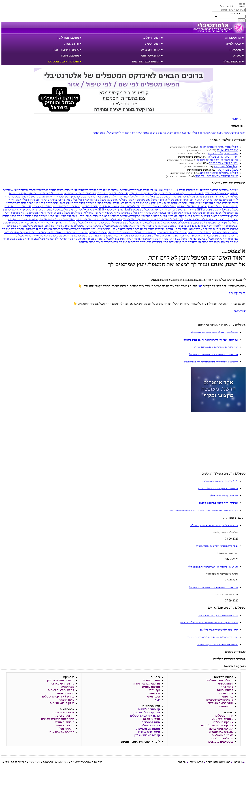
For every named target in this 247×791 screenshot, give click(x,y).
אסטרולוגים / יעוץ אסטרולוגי (112, 193)
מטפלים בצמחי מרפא (89, 216)
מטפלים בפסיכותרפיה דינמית (54, 212)
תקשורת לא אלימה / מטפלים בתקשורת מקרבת (161, 229)
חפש (241, 20)
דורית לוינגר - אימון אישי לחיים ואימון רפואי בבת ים (216, 347)
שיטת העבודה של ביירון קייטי (191, 242)
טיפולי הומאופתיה (38, 190)
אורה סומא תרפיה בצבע (18, 206)
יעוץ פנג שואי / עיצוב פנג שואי (203, 222)
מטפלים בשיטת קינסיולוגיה (172, 222)
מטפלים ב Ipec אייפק (226, 209)
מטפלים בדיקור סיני (75, 196)
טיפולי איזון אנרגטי (42, 206)
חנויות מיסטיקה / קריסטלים (223, 153)
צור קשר (182, 762)
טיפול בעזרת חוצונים (209, 212)
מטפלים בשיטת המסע (75, 235)
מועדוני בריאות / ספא (122, 229)
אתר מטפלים (35, 762)
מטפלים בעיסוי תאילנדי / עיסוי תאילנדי (97, 219)
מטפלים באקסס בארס (49, 235)
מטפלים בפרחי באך (227, 169)
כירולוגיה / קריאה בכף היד (35, 222)
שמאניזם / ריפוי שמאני (200, 229)
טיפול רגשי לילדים (139, 190)
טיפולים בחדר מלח (84, 203)
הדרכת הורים (155, 238)
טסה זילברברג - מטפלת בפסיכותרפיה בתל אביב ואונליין (214, 332)
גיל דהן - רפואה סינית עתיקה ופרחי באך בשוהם (218, 615)
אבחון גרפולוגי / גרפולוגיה (120, 199)
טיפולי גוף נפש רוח (109, 206)
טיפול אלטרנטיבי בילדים (182, 196)
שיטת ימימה (203, 196)
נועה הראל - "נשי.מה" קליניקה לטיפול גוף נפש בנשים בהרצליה (211, 339)
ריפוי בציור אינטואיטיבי (199, 225)
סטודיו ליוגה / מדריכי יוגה (59, 203)
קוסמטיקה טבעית (121, 225)
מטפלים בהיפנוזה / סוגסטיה (192, 206)
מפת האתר (99, 132)
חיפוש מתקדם (165, 132)
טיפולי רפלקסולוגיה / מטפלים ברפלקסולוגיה (72, 190)
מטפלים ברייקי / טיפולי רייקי (114, 212)
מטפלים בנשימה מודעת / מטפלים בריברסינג (86, 225)
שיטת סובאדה (87, 242)
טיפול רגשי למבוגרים (163, 242)
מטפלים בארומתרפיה (98, 196)
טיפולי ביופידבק (89, 206)
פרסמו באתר (196, 762)
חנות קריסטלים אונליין (15, 762)
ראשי (243, 132)
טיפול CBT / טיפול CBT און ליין (167, 190)
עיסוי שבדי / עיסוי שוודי (170, 219)
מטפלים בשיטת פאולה (123, 222)
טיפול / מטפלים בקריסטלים (146, 235)
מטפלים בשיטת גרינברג (57, 229)
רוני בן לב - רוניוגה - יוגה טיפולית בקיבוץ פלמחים (217, 644)
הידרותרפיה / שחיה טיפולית (223, 156)
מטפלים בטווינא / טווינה (219, 199)
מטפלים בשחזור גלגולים (207, 235)
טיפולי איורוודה (166, 199)
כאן (201, 286)
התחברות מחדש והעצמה (66, 206)
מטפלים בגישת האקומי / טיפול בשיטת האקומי (189, 238)
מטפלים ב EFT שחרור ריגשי (198, 209)
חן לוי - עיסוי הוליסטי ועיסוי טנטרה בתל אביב (219, 629)
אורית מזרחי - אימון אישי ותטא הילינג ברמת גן (218, 488)
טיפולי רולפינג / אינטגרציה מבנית (158, 206)
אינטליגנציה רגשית (130, 206)
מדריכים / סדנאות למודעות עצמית (212, 216)
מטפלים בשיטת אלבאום (115, 216)
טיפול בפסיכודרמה (146, 222)
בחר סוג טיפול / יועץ (228, 132)
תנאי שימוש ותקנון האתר (218, 762)
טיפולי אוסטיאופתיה (146, 199)
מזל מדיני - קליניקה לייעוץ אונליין (224, 495)
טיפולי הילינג (77, 199)
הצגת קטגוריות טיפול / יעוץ (201, 132)
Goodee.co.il (61, 762)
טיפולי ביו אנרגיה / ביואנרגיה (166, 209)
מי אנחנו (238, 762)
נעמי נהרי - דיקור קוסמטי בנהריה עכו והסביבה (218, 502)
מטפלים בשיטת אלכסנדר (217, 203)
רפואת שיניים (77, 762)
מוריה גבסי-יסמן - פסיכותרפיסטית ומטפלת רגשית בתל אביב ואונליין (209, 622)
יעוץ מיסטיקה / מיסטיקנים (143, 193)
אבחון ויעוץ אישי (154, 203)
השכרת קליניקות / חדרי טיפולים (148, 212)
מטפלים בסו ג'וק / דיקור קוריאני (67, 222)
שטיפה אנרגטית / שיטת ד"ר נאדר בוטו (216, 176)
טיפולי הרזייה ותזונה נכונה (50, 196)
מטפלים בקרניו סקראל (97, 222)
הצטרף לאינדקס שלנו (117, 132)
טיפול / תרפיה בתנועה (107, 203)
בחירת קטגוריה (237, 293)
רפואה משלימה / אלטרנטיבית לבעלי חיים (39, 225)
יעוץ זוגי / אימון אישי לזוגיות (190, 199)
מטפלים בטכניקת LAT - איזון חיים (131, 209)
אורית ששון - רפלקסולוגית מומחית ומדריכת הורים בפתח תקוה (211, 361)
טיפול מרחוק (192, 190)
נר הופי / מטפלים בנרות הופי (170, 225)
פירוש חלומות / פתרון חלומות (178, 235)
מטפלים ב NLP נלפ (227, 150)
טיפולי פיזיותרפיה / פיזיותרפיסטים (57, 219)
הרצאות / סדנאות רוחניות (224, 219)
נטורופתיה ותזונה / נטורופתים (80, 193)
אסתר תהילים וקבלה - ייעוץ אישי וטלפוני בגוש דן (217, 546)
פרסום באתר (150, 132)
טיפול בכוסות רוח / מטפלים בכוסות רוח (24, 238)
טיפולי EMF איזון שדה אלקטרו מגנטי (91, 209)
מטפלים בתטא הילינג (199, 232)
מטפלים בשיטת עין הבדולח (223, 242)
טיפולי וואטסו (215, 206)
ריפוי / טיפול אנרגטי (35, 232)
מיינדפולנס (31, 235)
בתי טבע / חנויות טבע (33, 203)
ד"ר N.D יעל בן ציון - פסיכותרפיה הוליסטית (219, 481)
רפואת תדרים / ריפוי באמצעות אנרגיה (67, 232)
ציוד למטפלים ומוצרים (107, 238)
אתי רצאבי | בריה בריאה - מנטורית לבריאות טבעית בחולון (213, 354)
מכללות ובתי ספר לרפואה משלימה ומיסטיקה (132, 232)
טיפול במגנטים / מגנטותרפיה (54, 209)
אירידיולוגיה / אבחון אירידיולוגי (127, 196)
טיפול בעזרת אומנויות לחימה (182, 212)
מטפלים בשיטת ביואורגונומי (172, 232)
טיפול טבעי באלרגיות (156, 196)
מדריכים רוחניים (98, 232)
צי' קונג (135, 225)
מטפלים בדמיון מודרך (170, 193)
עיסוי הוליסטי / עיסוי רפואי (223, 163)
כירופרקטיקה (147, 225)
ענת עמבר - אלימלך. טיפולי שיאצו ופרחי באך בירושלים (214, 525)
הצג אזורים (180, 132)
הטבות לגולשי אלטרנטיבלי (60, 238)
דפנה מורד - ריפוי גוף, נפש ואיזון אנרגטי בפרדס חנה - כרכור (212, 637)
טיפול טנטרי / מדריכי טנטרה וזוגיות (219, 146)
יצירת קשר (136, 132)
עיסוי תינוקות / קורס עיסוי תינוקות (138, 219)
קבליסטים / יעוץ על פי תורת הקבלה (43, 193)
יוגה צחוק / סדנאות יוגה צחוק (45, 199)
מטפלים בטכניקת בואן (132, 203)
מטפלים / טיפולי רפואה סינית (113, 190)
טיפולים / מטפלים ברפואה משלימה (219, 172)
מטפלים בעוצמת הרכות (197, 219)
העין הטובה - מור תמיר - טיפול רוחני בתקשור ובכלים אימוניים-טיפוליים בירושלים (203, 510)
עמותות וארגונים (85, 238)
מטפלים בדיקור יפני (95, 199)
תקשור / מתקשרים (139, 216)
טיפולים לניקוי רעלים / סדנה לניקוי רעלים (24, 216)
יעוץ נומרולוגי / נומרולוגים (84, 212)
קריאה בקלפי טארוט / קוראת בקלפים (217, 159)
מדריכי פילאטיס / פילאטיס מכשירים (90, 229)
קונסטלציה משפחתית (140, 242)
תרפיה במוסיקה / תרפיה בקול (27, 229)
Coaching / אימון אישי (226, 166)
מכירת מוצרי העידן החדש (134, 238)
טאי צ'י (66, 199)
